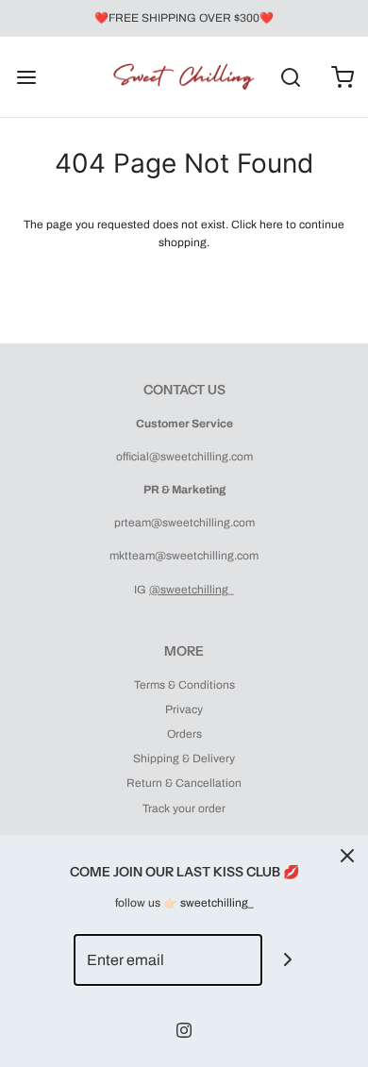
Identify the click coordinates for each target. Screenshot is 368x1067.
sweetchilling (214, 902)
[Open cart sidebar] (342, 77)
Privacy (184, 709)
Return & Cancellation (184, 783)
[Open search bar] (290, 77)
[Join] (288, 960)
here (271, 224)
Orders (184, 734)
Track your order (184, 808)
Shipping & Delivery (184, 758)
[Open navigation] (26, 77)
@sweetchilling (188, 589)
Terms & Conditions (184, 685)
